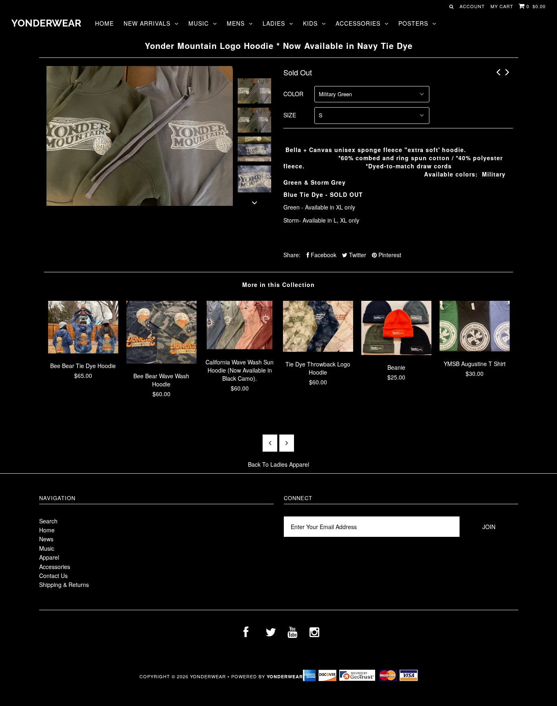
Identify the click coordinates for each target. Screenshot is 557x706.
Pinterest (389, 255)
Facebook (322, 255)
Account (472, 6)
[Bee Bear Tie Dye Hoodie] (83, 351)
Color (293, 94)
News (46, 539)
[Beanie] (396, 353)
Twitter (356, 255)
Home (104, 23)
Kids (310, 23)
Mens (236, 23)
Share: (292, 255)
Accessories (358, 23)
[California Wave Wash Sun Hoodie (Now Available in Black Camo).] (240, 347)
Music (198, 23)
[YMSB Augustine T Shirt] (475, 349)
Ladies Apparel (289, 464)
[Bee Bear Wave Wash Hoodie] (161, 361)
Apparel (49, 557)
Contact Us (53, 575)
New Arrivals (147, 23)
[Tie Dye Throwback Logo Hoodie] (318, 349)
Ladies (274, 23)
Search (48, 521)
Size (289, 115)
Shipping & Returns (64, 584)
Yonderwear (46, 23)
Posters (413, 23)
